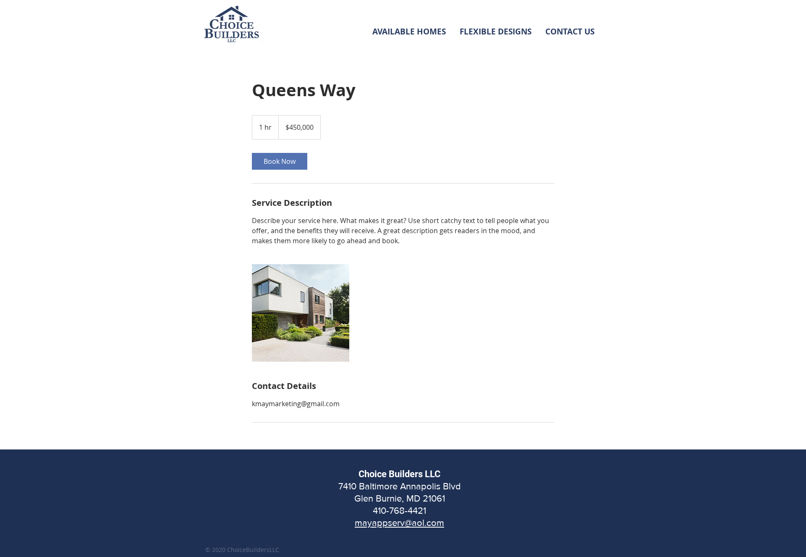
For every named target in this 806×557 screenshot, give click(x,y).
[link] (279, 161)
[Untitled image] (300, 313)
